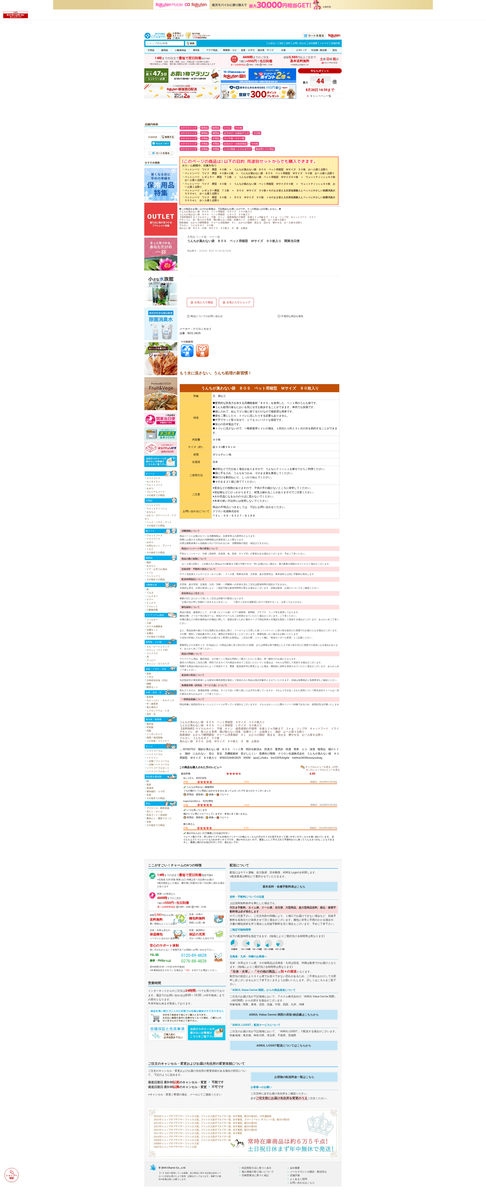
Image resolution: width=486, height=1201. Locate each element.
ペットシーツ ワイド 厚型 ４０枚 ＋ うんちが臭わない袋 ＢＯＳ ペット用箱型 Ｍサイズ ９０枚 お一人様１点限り (256, 169)
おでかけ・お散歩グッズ (236, 133)
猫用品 (204, 127)
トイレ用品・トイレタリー (237, 149)
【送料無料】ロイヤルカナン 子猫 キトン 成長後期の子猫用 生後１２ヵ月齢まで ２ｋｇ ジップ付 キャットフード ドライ (247, 217)
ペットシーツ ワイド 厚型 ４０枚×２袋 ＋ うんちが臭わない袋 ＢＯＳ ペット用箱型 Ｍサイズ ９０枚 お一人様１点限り (260, 173)
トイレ (227, 127)
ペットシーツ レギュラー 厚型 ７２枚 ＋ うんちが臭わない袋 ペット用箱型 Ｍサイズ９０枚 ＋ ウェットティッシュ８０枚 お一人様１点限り (261, 178)
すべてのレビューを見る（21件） (322, 766)
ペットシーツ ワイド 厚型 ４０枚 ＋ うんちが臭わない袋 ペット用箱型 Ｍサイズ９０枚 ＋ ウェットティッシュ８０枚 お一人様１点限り (260, 185)
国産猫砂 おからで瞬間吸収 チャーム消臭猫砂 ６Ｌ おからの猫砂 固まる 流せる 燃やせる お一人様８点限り (240, 222)
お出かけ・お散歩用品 (235, 143)
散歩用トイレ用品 (265, 149)
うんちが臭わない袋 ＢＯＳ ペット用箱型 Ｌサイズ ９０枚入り (214, 214)
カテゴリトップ (188, 127)
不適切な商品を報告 (292, 316)
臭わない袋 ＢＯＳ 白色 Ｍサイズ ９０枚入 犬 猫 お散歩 (213, 228)
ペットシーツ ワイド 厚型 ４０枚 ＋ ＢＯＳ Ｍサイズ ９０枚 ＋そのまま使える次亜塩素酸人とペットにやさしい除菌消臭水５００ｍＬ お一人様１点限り (260, 199)
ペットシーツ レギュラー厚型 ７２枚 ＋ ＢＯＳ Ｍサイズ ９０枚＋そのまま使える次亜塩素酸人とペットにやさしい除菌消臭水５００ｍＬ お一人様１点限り (260, 192)
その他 (238, 127)
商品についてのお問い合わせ (207, 316)
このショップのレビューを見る (324, 769)
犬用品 (204, 138)
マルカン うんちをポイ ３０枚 (196, 225)
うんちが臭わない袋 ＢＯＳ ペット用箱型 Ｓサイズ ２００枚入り (215, 211)
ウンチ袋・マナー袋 (234, 138)
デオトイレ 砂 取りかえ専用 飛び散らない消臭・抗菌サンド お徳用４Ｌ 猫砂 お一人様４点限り (232, 219)
